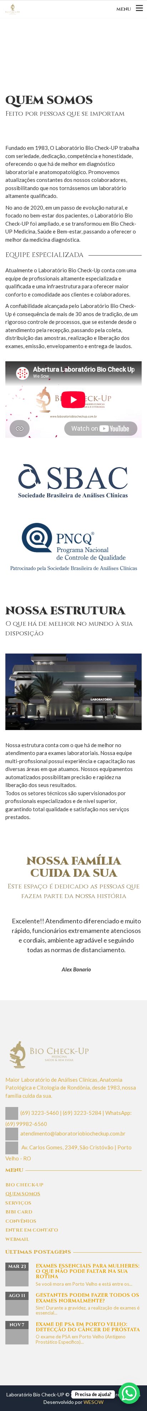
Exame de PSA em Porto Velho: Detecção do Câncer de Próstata (88, 1327)
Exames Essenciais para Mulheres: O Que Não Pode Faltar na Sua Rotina (88, 1271)
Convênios (20, 1221)
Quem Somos (22, 1194)
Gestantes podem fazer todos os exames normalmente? (87, 1298)
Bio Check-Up (24, 1185)
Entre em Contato (31, 1230)
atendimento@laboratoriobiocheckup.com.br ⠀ (75, 1133)
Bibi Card (18, 1212)
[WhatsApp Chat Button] (129, 1393)
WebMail (17, 1239)
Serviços (18, 1203)
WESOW (93, 1402)
